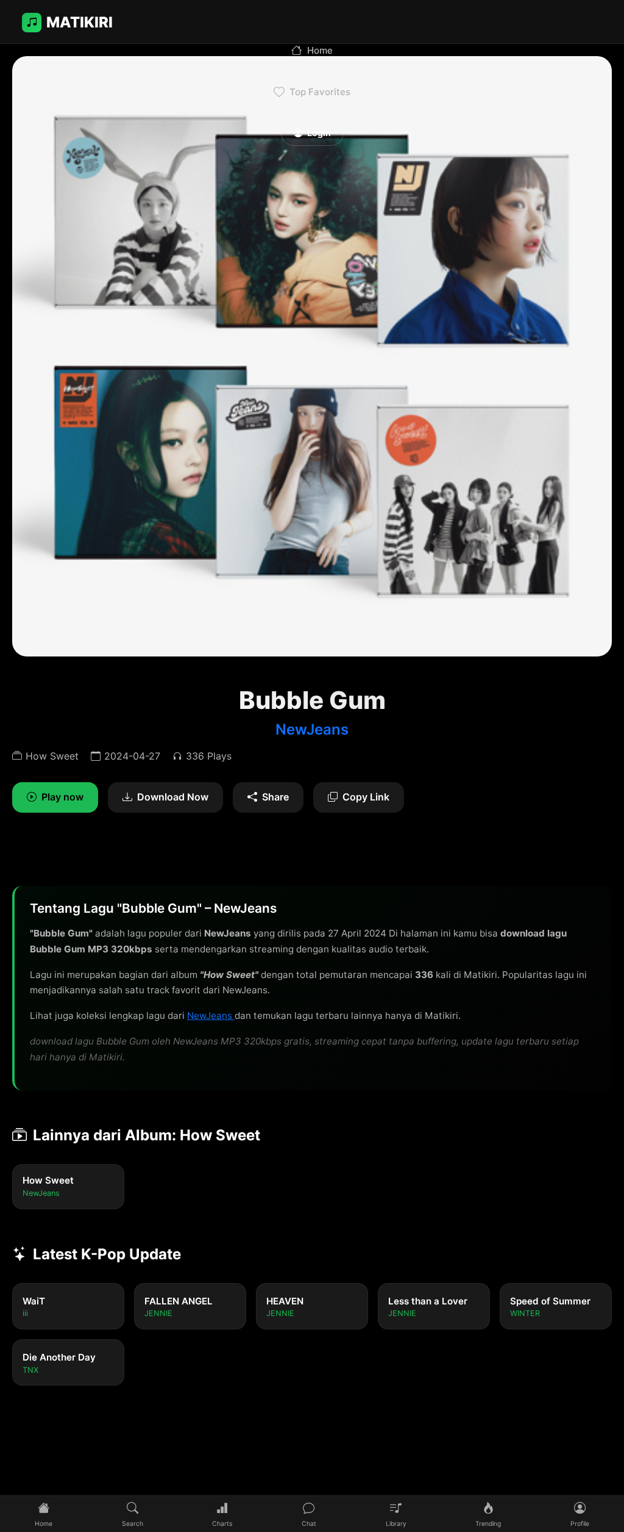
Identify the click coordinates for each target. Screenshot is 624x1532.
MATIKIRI (79, 22)
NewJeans (312, 729)
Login (319, 133)
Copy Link (365, 797)
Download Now (172, 797)
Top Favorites (319, 92)
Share (275, 797)
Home (320, 50)
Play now (62, 797)
